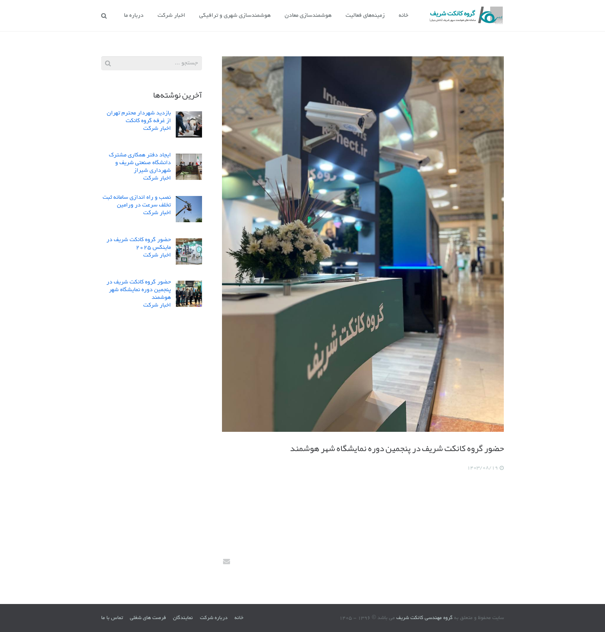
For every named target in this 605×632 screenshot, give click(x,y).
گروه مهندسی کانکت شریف (424, 618)
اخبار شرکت (157, 129)
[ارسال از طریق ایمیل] (229, 561)
